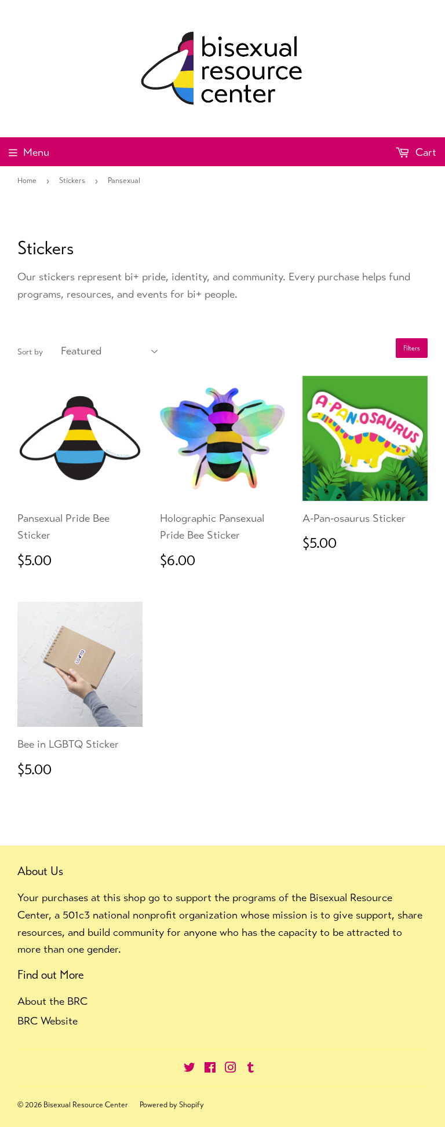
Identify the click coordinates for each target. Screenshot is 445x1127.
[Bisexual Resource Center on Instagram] (230, 1068)
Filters (411, 348)
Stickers (72, 180)
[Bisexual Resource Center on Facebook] (210, 1068)
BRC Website (47, 1020)
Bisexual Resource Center (85, 1105)
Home (27, 180)
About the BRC (52, 1001)
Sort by (30, 351)
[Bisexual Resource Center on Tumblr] (250, 1068)
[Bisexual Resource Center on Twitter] (189, 1068)
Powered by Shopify (172, 1105)
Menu (36, 152)
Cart (424, 152)
